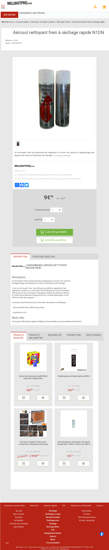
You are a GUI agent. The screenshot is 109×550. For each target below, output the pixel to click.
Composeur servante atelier (14, 506)
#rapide (34, 175)
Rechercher (34, 506)
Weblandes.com (64, 549)
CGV (64, 506)
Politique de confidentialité (81, 506)
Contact (86, 514)
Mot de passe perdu (86, 517)
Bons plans (87, 511)
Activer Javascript (87, 520)
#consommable (58, 175)
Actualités (18, 520)
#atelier (66, 175)
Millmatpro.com (7, 22)
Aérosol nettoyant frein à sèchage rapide (88, 22)
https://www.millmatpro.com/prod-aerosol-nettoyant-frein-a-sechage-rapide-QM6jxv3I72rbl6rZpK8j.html (49, 179)
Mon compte (18, 514)
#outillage (40, 175)
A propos (19, 517)
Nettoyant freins (63, 22)
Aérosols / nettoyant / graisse (43, 22)
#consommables (49, 175)
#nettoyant (21, 175)
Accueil (19, 511)
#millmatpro (28, 175)
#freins (70, 175)
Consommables (22, 22)
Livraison (99, 506)
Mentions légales (50, 506)
